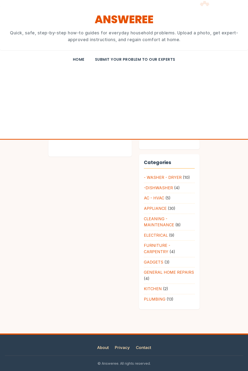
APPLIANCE (155, 208)
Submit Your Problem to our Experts (135, 59)
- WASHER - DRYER (163, 177)
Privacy (122, 347)
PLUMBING (154, 299)
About (103, 347)
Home (79, 59)
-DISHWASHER (158, 187)
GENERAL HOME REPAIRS (169, 272)
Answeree (124, 19)
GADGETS (153, 262)
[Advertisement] (124, 102)
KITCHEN (153, 288)
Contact (143, 347)
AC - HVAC (154, 198)
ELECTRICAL (156, 235)
